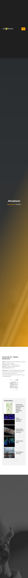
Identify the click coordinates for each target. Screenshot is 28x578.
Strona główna (10, 204)
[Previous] (11, 459)
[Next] (16, 459)
